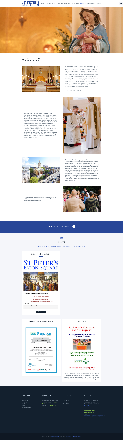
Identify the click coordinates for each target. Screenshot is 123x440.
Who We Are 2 (61, 49)
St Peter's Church (55, 436)
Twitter (66, 402)
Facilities (24, 403)
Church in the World (63, 3)
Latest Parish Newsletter (40, 254)
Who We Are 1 (59, 49)
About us (83, 3)
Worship (48, 3)
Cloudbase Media (77, 436)
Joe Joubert (68, 436)
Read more (41, 312)
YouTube (66, 403)
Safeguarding (91, 3)
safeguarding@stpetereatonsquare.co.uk (94, 415)
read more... (87, 405)
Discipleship (75, 3)
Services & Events (26, 407)
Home (42, 3)
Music (54, 3)
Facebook (66, 400)
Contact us (24, 402)
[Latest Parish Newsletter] (40, 283)
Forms (23, 405)
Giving (99, 3)
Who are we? (25, 400)
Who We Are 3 (63, 49)
